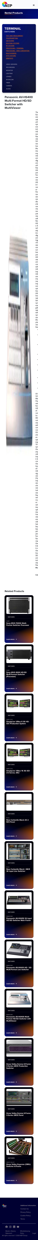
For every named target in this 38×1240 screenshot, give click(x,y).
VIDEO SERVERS (11, 64)
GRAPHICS (9, 58)
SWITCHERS (10, 41)
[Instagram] (10, 1227)
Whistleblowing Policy (25, 1232)
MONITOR (9, 70)
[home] (7, 5)
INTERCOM (9, 80)
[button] (34, 5)
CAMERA (9, 86)
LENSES (8, 76)
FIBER (8, 83)
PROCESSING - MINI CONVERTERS (17, 51)
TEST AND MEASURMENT (14, 36)
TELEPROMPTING (12, 38)
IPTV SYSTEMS (11, 56)
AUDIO (8, 89)
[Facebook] (6, 1227)
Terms (22, 1219)
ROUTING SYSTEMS (12, 43)
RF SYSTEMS (10, 46)
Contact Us (24, 1209)
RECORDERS (10, 67)
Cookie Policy (25, 1215)
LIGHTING (9, 73)
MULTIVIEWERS (11, 53)
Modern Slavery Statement (10, 1232)
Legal (34, 1233)
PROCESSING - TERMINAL (15, 48)
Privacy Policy (25, 1212)
